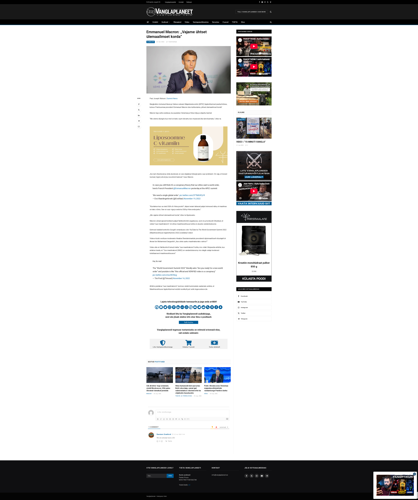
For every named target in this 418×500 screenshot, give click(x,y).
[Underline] (163, 419)
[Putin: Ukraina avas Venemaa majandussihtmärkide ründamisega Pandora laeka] (217, 375)
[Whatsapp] (186, 307)
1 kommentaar (172, 42)
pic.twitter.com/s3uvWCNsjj (165, 275)
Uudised (165, 22)
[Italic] (160, 419)
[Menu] (148, 22)
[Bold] (157, 419)
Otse (243, 22)
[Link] (182, 419)
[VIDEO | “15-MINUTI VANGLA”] (254, 128)
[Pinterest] (174, 307)
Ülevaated (177, 22)
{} (185, 419)
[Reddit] (203, 307)
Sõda (206, 393)
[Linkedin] (178, 307)
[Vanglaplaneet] (170, 12)
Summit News (172, 98)
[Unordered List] (173, 419)
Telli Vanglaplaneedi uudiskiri (251, 12)
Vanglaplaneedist (170, 2)
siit (189, 485)
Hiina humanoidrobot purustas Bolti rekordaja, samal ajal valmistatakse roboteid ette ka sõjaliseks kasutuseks (188, 389)
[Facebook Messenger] (161, 307)
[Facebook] (139, 104)
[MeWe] (182, 307)
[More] (220, 307)
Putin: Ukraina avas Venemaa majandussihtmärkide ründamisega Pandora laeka (216, 388)
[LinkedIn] (139, 115)
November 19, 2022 (192, 198)
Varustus (215, 22)
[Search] (271, 22)
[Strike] (167, 419)
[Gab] (212, 307)
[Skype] (191, 307)
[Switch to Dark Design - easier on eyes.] (270, 12)
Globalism (150, 41)
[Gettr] (216, 307)
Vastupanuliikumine (201, 22)
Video (187, 22)
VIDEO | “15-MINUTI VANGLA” (251, 141)
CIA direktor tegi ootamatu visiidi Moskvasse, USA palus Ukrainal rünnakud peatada (158, 388)
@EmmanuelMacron (182, 188)
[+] (188, 419)
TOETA (235, 22)
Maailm (148, 393)
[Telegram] (139, 121)
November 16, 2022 (181, 278)
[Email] (139, 126)
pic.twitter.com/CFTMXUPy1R (192, 195)
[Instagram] (169, 307)
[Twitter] (139, 110)
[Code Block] (179, 419)
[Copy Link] (208, 307)
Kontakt (181, 2)
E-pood (225, 22)
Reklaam (189, 2)
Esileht (155, 22)
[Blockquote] (176, 419)
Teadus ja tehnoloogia (183, 396)
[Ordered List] (170, 419)
